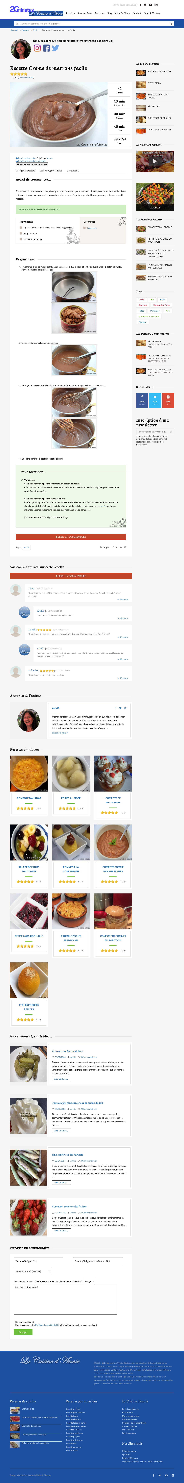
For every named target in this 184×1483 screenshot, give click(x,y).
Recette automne (73, 1447)
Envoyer (23, 1332)
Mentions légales (129, 1419)
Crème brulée (28, 1408)
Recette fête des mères (76, 1426)
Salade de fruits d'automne (29, 869)
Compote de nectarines (113, 800)
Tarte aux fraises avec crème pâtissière (39, 1417)
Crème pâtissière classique (34, 1434)
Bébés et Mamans (130, 1458)
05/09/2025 (60, 1109)
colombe (33, 670)
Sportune (126, 1454)
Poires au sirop (71, 798)
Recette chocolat (73, 1419)
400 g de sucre (30, 233)
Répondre (124, 599)
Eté (152, 299)
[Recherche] (171, 23)
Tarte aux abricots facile (158, 96)
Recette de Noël (73, 1409)
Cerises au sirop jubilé (29, 936)
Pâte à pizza (154, 83)
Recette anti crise (161, 305)
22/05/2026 (60, 1212)
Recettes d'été (85, 13)
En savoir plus (59, 732)
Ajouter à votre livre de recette (33, 164)
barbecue (100, 13)
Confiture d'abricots (159, 129)
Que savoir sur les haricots (67, 1154)
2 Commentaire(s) (89, 1109)
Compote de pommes (31, 1425)
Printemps (155, 311)
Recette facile (72, 1416)
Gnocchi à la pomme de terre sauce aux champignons (161, 253)
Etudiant (142, 322)
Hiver (162, 299)
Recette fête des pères (76, 1423)
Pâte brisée (154, 106)
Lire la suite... (61, 1079)
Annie (40, 610)
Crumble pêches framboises (71, 938)
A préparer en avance (149, 316)
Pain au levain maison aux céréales (160, 266)
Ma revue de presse (130, 1416)
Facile (26, 547)
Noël (168, 311)
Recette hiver (72, 1450)
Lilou (31, 588)
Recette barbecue (74, 1429)
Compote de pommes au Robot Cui (113, 938)
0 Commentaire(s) (89, 1057)
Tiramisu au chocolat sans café (160, 278)
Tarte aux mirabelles (159, 71)
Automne (143, 305)
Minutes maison (129, 1451)
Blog (109, 13)
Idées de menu (122, 13)
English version (152, 13)
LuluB (31, 629)
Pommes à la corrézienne (71, 869)
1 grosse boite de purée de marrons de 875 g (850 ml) (48, 227)
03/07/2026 (60, 1057)
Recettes (70, 13)
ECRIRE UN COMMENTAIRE (71, 536)
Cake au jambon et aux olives (35, 1443)
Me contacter (128, 1429)
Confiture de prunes (159, 118)
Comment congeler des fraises (69, 1206)
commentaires (26, 77)
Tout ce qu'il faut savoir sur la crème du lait (77, 1102)
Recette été (71, 1443)
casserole (92, 228)
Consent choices (129, 1426)
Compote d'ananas (29, 798)
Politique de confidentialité (47, 1324)
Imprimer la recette (27, 158)
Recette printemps (74, 1440)
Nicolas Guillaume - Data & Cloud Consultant (142, 1461)
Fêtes (141, 311)
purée (103, 506)
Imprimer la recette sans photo (32, 161)
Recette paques (73, 1436)
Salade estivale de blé (160, 227)
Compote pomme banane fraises (112, 869)
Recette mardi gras (74, 1433)
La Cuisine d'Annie (130, 1409)
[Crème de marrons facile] (59, 114)
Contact (137, 13)
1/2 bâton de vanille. (32, 239)
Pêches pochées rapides (29, 1007)
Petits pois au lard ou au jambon (160, 240)
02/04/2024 (60, 1161)
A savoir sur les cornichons (67, 1051)
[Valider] (171, 431)
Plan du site (127, 1412)
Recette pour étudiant (76, 1412)
